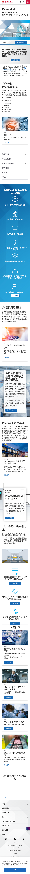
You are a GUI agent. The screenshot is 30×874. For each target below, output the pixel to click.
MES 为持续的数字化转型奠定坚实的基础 (13, 443)
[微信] (14, 839)
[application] (15, 556)
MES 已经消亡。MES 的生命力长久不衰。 (13, 669)
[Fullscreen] (25, 561)
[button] (15, 556)
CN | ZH (15, 842)
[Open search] (17, 2)
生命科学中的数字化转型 (9, 704)
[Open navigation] (28, 2)
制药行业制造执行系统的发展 (10, 631)
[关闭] (28, 859)
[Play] (4, 561)
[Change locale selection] (20, 2)
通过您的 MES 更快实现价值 (10, 735)
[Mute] (23, 561)
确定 (15, 869)
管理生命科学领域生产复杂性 (10, 328)
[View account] (23, 2)
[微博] (6, 839)
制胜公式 (4, 117)
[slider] (13, 561)
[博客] (23, 839)
